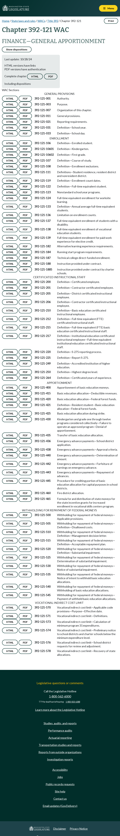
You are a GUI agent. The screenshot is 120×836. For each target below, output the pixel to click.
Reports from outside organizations (60, 752)
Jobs (60, 777)
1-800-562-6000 (60, 696)
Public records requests (60, 784)
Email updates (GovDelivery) (60, 806)
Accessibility (60, 769)
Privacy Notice (79, 828)
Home (5, 21)
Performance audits (60, 730)
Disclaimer (59, 828)
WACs (41, 21)
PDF (50, 76)
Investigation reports (60, 759)
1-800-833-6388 (73, 702)
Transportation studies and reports (60, 745)
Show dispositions (16, 49)
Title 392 (52, 21)
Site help (60, 791)
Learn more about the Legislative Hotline (60, 710)
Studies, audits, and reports (60, 723)
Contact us (60, 798)
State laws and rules (23, 21)
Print (111, 20)
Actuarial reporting (60, 737)
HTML (35, 76)
